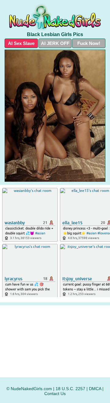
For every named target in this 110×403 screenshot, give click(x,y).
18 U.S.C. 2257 (70, 388)
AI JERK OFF (55, 43)
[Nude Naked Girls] (55, 17)
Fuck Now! (88, 43)
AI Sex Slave (21, 43)
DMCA (95, 388)
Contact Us (55, 393)
